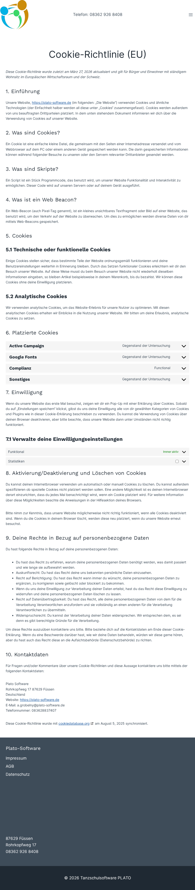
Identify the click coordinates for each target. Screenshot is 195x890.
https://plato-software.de (51, 102)
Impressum (16, 758)
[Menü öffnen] (190, 14)
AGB (10, 766)
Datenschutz (18, 774)
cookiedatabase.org (74, 723)
